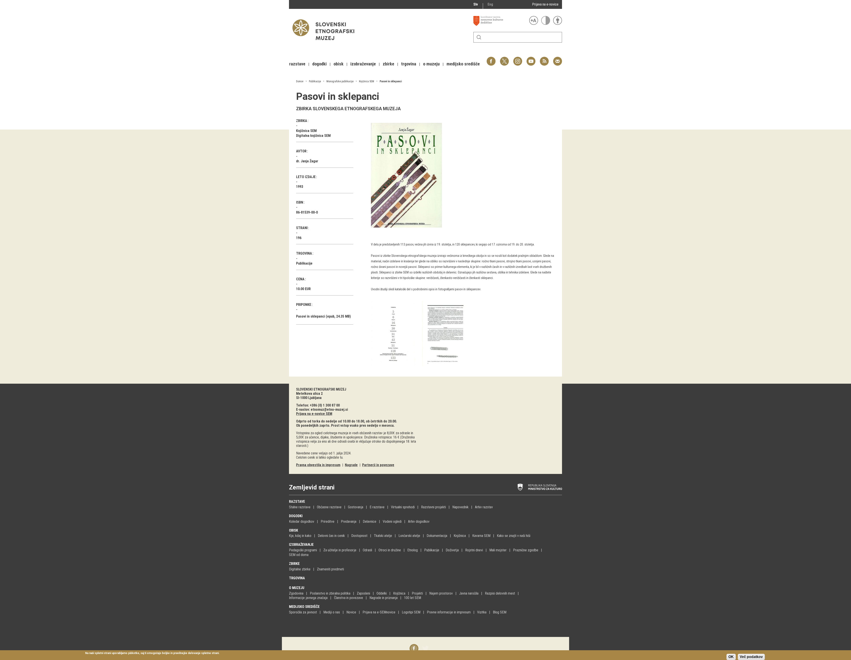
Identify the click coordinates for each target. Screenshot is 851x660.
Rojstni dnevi (474, 550)
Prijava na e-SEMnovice (379, 612)
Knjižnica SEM (366, 81)
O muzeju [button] (431, 64)
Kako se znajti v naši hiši (513, 536)
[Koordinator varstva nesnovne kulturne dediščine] (500, 21)
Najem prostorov (441, 593)
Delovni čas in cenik (331, 536)
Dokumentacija (437, 536)
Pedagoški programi (303, 550)
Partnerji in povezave (378, 465)
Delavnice (369, 521)
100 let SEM (412, 598)
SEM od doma (298, 555)
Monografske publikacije (339, 81)
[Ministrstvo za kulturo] (539, 487)
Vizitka (481, 612)
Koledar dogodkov (301, 521)
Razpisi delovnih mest (500, 593)
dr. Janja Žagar (307, 161)
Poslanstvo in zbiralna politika (330, 593)
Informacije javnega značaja (308, 598)
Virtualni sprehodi (403, 507)
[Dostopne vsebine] (557, 20)
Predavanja (348, 521)
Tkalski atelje (383, 536)
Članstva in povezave (348, 598)
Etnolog (412, 550)
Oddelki (382, 593)
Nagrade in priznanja (383, 598)
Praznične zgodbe (525, 550)
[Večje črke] (533, 20)
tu (341, 457)
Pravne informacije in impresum (449, 612)
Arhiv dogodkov (418, 521)
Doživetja (452, 550)
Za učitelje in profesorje (339, 550)
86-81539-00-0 (307, 212)
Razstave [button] (297, 64)
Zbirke (294, 564)
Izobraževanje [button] (363, 64)
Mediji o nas (331, 612)
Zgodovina (296, 593)
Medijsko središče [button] (463, 64)
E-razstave (377, 507)
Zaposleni (363, 593)
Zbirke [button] (388, 64)
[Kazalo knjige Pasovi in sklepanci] (396, 300)
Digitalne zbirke (299, 569)
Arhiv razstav (484, 507)
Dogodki (296, 516)
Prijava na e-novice (545, 4)
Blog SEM (499, 612)
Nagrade (351, 465)
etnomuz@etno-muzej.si (329, 409)
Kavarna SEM (481, 536)
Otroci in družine (390, 550)
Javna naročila (468, 593)
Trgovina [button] (408, 64)
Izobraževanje (301, 544)
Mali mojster (498, 550)
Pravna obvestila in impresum (318, 465)
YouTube (531, 59)
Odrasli (367, 550)
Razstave (297, 501)
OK (731, 657)
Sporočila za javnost (303, 612)
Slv (475, 4)
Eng (490, 4)
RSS (543, 59)
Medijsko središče (304, 607)
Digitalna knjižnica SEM (313, 136)
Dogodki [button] (319, 64)
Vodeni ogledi (392, 521)
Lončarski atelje (409, 536)
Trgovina (297, 578)
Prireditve (327, 521)
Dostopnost (359, 536)
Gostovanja (355, 507)
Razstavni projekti (433, 507)
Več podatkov (751, 657)
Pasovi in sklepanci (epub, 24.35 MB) (323, 316)
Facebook (491, 59)
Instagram (517, 59)
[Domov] (325, 42)
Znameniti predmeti (330, 569)
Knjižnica (460, 536)
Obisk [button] (339, 64)
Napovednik (460, 507)
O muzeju (296, 588)
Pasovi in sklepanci (391, 81)
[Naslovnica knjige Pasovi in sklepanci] (406, 175)
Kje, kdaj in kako (300, 536)
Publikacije (315, 81)
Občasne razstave (329, 507)
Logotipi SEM (411, 612)
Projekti (417, 593)
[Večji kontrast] (545, 20)
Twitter (504, 59)
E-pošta (557, 59)
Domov (299, 81)
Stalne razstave (299, 507)
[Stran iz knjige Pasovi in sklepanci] (447, 300)
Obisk (293, 530)
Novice (351, 612)
